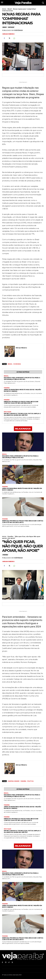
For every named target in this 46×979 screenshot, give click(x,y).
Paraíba (7, 388)
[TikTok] (9, 962)
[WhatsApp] (14, 38)
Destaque (11, 27)
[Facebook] (4, 38)
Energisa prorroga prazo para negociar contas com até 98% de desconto (21, 402)
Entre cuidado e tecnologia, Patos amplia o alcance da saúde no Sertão (22, 414)
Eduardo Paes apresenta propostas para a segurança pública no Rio (22, 378)
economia (17, 364)
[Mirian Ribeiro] (9, 351)
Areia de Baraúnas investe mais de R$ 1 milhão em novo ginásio (22, 390)
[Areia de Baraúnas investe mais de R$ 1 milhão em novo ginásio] (23, 474)
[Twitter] (9, 38)
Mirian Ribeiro (8, 34)
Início (4, 9)
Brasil (10, 9)
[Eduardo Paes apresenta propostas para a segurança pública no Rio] (23, 441)
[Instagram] (6, 962)
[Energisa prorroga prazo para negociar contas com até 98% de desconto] (23, 506)
